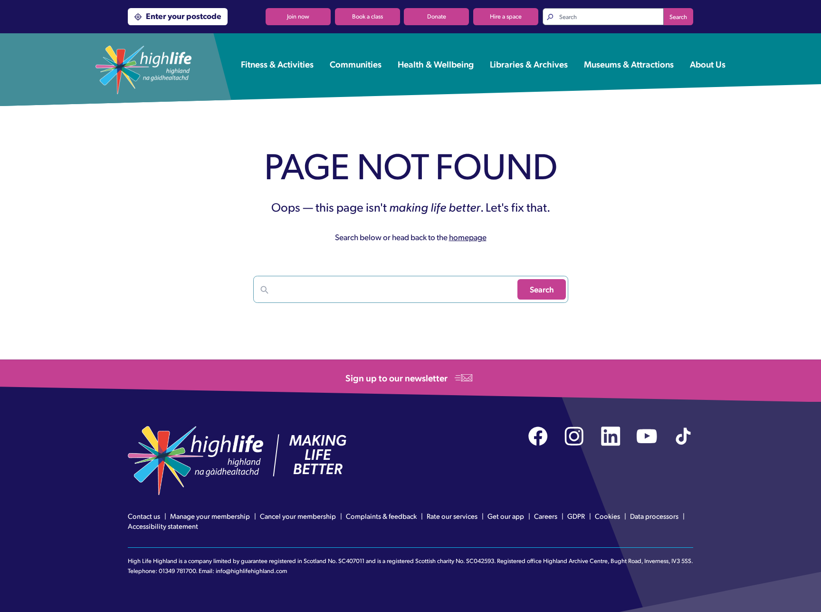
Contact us (144, 516)
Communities (356, 63)
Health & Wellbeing (436, 63)
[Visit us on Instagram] (574, 436)
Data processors (654, 516)
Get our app (505, 516)
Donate (436, 16)
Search (678, 16)
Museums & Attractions (629, 63)
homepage (468, 237)
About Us (708, 63)
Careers (545, 516)
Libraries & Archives (529, 63)
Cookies (607, 516)
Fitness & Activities (277, 63)
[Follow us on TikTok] (683, 436)
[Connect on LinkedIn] (611, 436)
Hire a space (506, 16)
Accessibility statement (163, 526)
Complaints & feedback (381, 516)
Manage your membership (210, 516)
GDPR (576, 516)
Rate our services (452, 516)
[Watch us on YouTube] (647, 436)
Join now (298, 16)
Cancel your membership (298, 516)
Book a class (367, 16)
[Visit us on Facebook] (538, 436)
